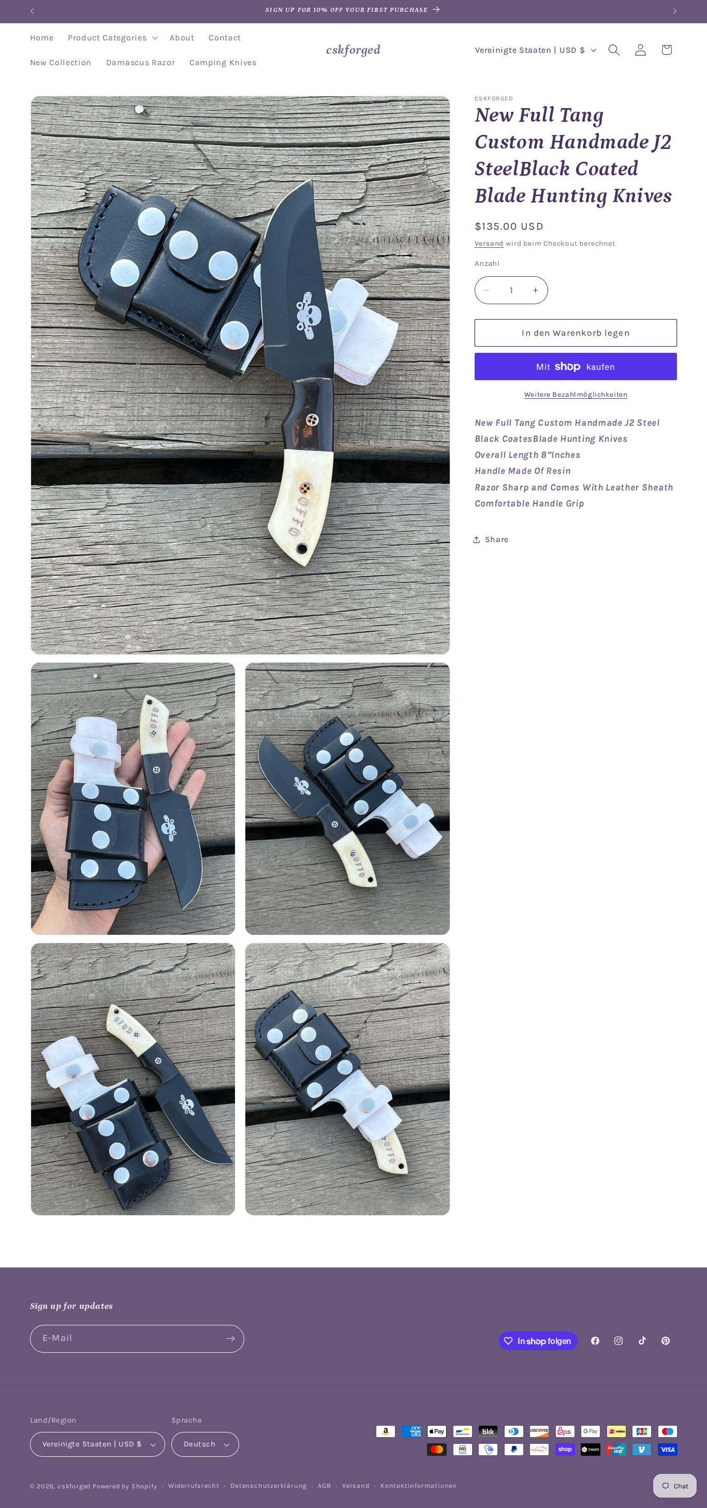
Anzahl (487, 263)
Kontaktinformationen (418, 1485)
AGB (324, 1485)
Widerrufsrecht (193, 1485)
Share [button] (497, 540)
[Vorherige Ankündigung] (32, 11)
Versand (489, 244)
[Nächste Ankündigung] (675, 11)
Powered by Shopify (125, 1486)
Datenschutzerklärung (268, 1485)
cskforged (74, 1486)
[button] (112, 37)
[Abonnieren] (230, 1339)
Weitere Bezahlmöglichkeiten (576, 395)
